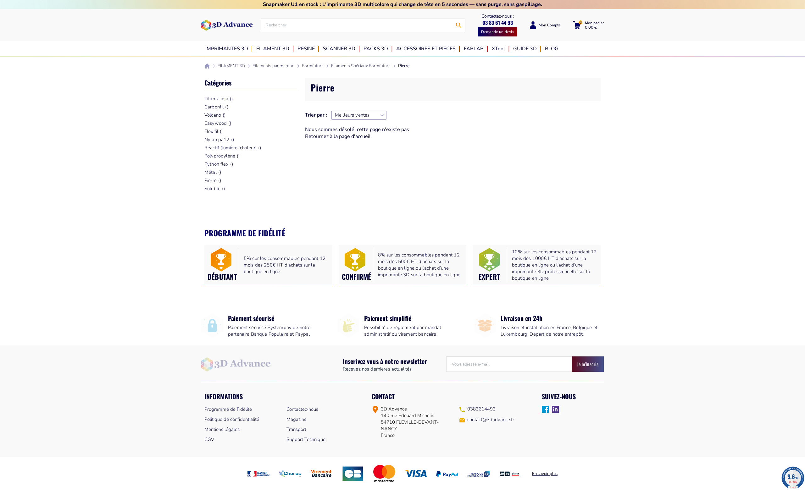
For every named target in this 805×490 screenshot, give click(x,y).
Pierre (212, 180)
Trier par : (316, 115)
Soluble (214, 188)
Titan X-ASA (218, 99)
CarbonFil (216, 107)
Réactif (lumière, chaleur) (232, 148)
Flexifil (213, 131)
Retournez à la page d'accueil (338, 136)
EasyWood (217, 123)
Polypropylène (222, 156)
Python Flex (218, 164)
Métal (212, 172)
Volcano (214, 115)
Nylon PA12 (219, 139)
